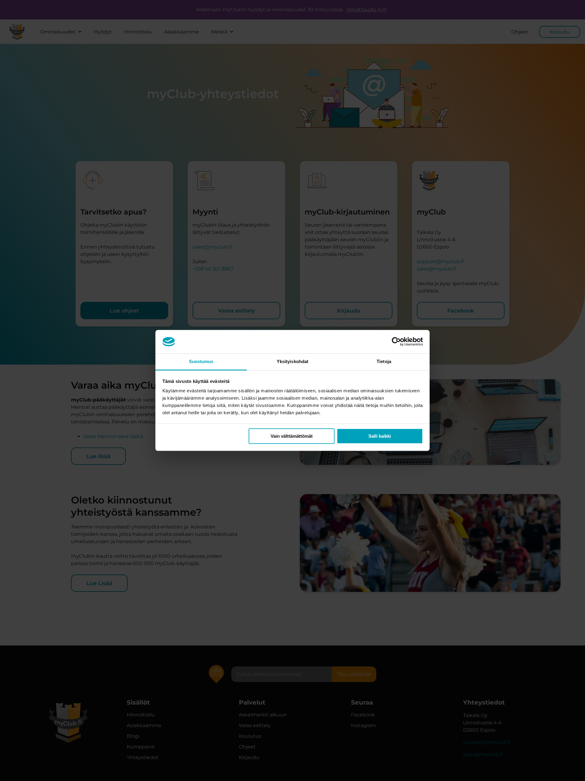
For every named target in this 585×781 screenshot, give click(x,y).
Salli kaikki (379, 436)
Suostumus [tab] (201, 361)
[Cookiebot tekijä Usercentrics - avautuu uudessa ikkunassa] (396, 341)
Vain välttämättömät (292, 436)
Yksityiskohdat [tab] (292, 361)
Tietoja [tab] (384, 361)
